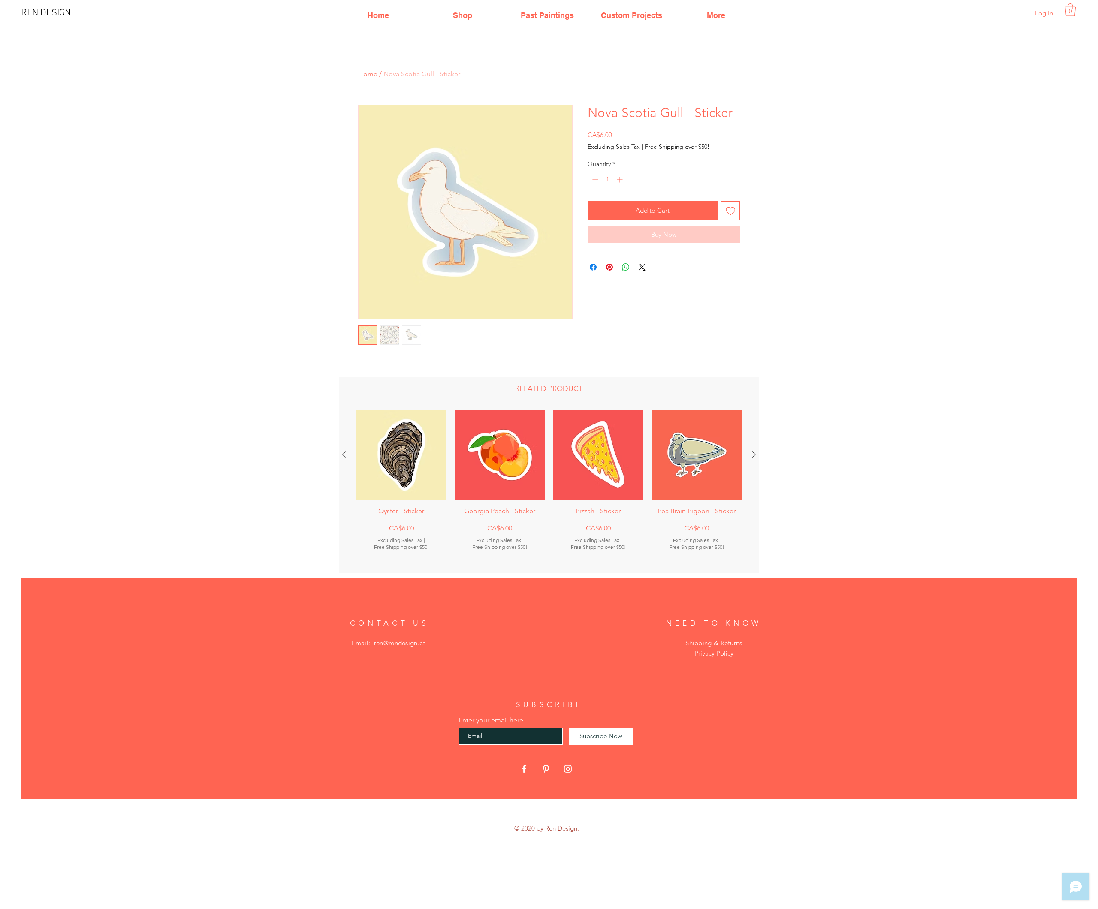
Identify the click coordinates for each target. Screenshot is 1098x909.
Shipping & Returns (713, 643)
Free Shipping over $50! (677, 146)
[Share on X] (642, 267)
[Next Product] (754, 454)
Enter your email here (491, 720)
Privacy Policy (713, 653)
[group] (549, 487)
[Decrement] (594, 179)
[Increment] (620, 179)
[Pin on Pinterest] (609, 267)
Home (367, 74)
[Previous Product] (344, 454)
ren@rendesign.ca (400, 643)
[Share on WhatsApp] (626, 267)
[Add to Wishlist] (730, 210)
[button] (1070, 9)
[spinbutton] (607, 179)
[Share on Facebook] (593, 267)
